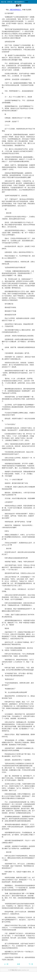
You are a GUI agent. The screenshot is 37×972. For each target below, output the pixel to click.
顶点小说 (3, 2)
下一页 (31, 964)
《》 (15, 9)
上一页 (6, 964)
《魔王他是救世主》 (19, 2)
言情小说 (9, 2)
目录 (18, 964)
